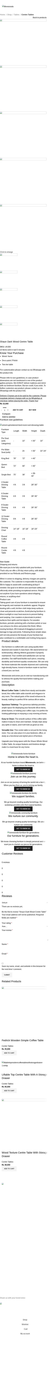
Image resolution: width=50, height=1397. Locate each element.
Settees (4, 1275)
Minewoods (30, 762)
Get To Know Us (8, 1194)
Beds (3, 1235)
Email (5, 954)
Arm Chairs (6, 1231)
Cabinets (5, 1286)
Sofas (4, 1227)
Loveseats (5, 1259)
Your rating (7, 923)
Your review (7, 930)
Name (5, 944)
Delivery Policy (7, 1205)
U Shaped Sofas (8, 1267)
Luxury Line (6, 1290)
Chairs (4, 1219)
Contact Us (6, 1198)
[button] (9, 1168)
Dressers (5, 1251)
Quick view (11, 1174)
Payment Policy (7, 1202)
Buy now (32, 410)
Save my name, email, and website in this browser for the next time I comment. (23, 967)
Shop (9, 15)
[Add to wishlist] (5, 1148)
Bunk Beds (6, 1283)
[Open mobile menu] (25, 2)
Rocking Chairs (7, 1247)
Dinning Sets (6, 1294)
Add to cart (18, 410)
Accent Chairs (7, 1239)
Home (2, 15)
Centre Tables (28, 15)
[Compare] (5, 1174)
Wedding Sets (7, 1279)
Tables (17, 15)
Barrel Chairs (6, 1243)
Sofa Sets (5, 1255)
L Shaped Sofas (7, 1263)
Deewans (5, 1271)
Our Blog (5, 1209)
